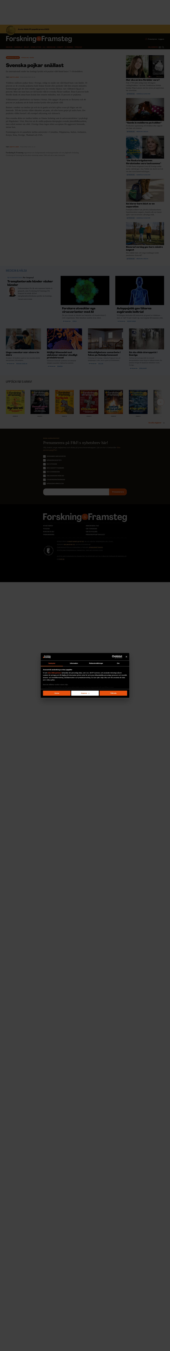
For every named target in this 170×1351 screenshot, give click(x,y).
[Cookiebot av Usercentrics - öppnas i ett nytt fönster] (113, 656)
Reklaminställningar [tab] (96, 663)
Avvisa (57, 693)
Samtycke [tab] (51, 663)
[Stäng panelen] (126, 656)
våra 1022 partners (54, 673)
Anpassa (84, 693)
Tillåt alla (113, 693)
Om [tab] (118, 663)
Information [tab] (74, 663)
